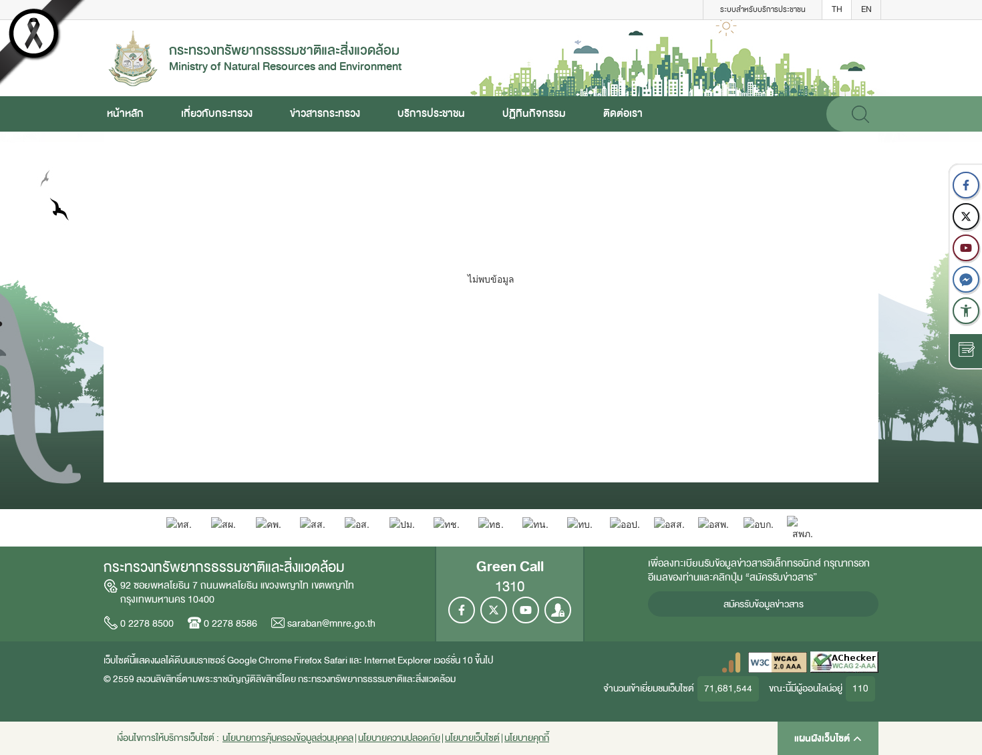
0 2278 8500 (147, 623)
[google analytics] (731, 661)
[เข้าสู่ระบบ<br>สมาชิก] (557, 610)
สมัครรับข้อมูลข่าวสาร (763, 604)
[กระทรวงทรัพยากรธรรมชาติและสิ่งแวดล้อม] (133, 56)
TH (837, 9)
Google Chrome (259, 660)
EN (866, 9)
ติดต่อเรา (623, 113)
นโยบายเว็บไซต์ (472, 738)
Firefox (308, 660)
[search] (860, 114)
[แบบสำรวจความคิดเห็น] (966, 351)
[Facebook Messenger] (966, 279)
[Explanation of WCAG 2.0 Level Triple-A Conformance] (777, 661)
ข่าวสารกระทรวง (325, 113)
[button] (966, 310)
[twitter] (966, 216)
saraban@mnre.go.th (331, 623)
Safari (336, 660)
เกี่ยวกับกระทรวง (217, 113)
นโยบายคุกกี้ (526, 738)
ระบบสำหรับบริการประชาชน (763, 9)
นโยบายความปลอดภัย (399, 738)
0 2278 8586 (230, 623)
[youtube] (966, 248)
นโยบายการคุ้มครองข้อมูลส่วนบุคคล (287, 738)
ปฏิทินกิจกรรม (534, 113)
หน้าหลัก (125, 113)
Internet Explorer (398, 660)
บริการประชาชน (431, 113)
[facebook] (966, 185)
